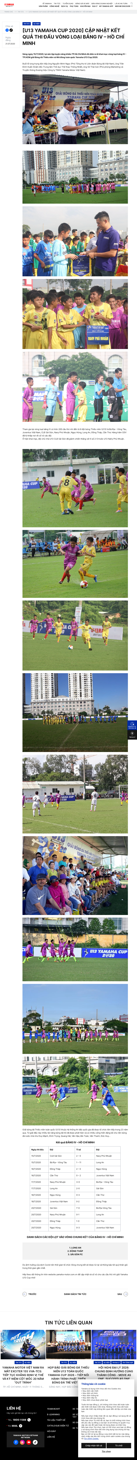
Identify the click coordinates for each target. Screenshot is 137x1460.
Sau (119, 1294)
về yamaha (47, 4)
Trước (32, 1294)
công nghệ (54, 6)
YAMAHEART (53, 1409)
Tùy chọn (106, 1451)
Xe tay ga (78, 1409)
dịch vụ (64, 6)
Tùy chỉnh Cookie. (91, 1438)
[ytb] (28, 1442)
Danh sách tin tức (75, 1294)
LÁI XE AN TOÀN (121, 4)
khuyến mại (85, 6)
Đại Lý (94, 6)
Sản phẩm (43, 6)
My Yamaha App (106, 6)
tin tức (57, 4)
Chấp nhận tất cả (93, 1445)
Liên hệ (51, 1437)
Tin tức (21, 12)
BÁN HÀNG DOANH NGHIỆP (102, 4)
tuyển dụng (68, 4)
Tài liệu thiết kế (56, 1420)
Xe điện (77, 1422)
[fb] (16, 1442)
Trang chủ (8, 12)
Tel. (17, 1419)
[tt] (35, 1442)
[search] (132, 3)
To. (13, 1425)
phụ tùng (74, 6)
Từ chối (118, 1445)
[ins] (22, 1442)
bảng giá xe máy (82, 4)
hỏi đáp (51, 1431)
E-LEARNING (53, 1414)
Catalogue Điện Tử (58, 1426)
